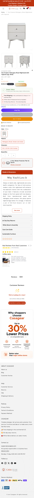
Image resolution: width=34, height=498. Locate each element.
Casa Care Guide (7, 229)
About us (4, 369)
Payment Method (6, 413)
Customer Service (7, 387)
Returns (3, 390)
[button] (3, 8)
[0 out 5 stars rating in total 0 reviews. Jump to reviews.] (5, 81)
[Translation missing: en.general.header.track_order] (24, 8)
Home (3, 12)
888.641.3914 (5, 451)
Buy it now (17, 119)
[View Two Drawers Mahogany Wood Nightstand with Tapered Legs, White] (9, 60)
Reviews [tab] (14, 277)
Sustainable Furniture (9, 234)
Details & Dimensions (9, 172)
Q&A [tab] (21, 277)
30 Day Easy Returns (8, 220)
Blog (2, 372)
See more (17, 210)
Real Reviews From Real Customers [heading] (14, 245)
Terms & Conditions (7, 410)
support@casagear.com (8, 446)
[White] (4, 134)
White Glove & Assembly (10, 225)
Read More (18, 267)
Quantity (4, 152)
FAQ (2, 393)
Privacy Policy (5, 407)
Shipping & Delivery (7, 396)
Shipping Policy (7, 216)
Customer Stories (6, 375)
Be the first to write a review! (17, 303)
